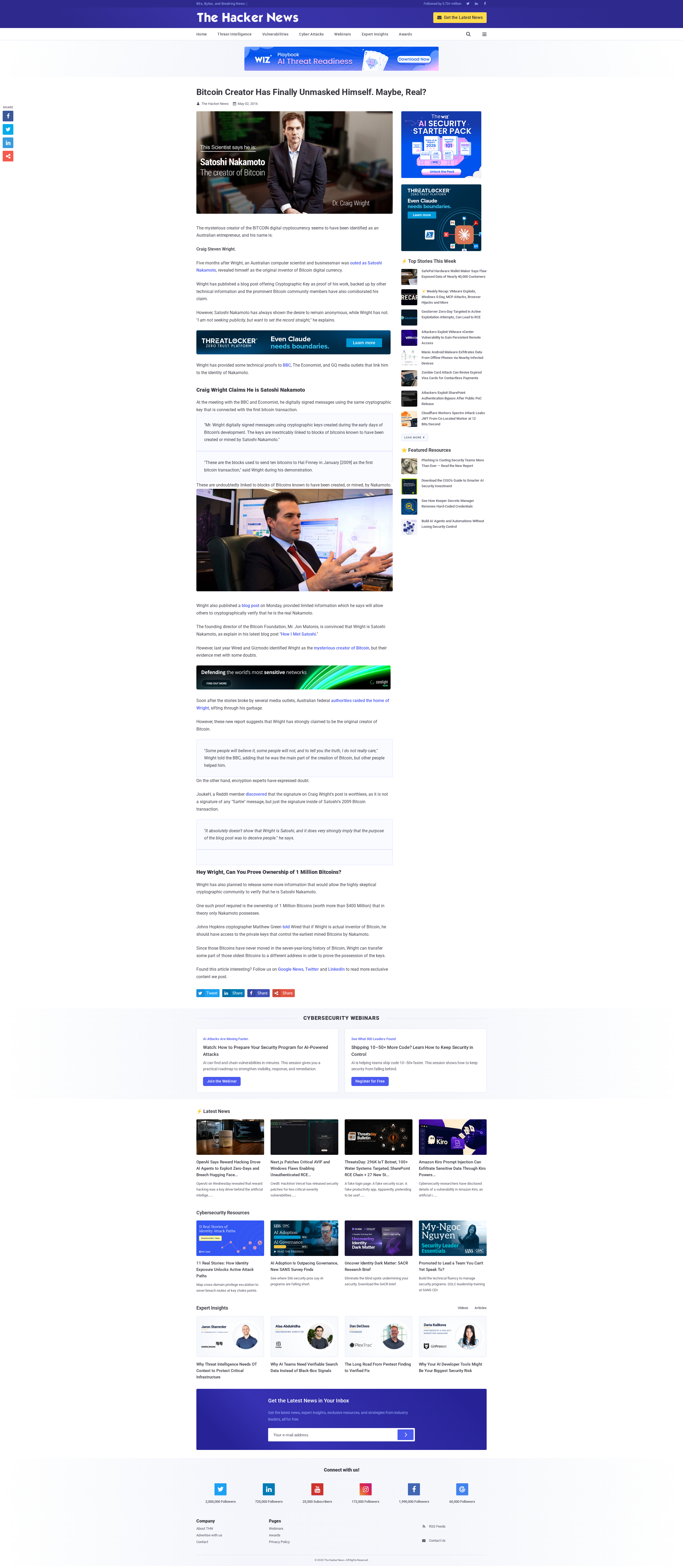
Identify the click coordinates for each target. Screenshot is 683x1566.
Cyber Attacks (311, 34)
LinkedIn (336, 969)
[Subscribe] (406, 1434)
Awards (405, 34)
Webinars (342, 34)
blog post (250, 605)
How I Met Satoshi (298, 634)
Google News (290, 969)
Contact (202, 1542)
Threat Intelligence (234, 34)
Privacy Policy (279, 1542)
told (286, 926)
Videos (463, 1308)
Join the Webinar (222, 1081)
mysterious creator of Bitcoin (341, 648)
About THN (204, 1529)
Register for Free (370, 1081)
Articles (481, 1308)
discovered (256, 794)
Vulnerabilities (275, 34)
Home (201, 34)
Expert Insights (375, 34)
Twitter (312, 969)
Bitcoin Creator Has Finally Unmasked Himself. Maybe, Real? (311, 92)
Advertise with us (209, 1535)
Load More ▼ (414, 437)
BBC (287, 365)
